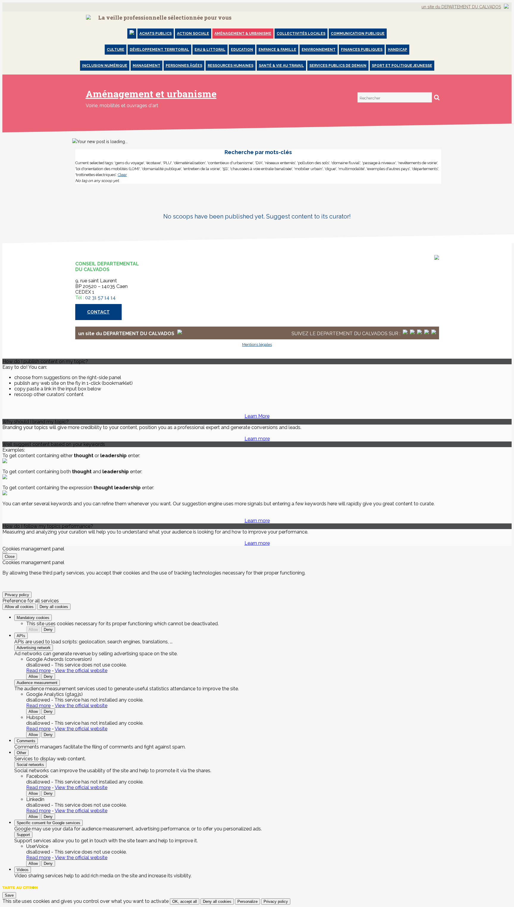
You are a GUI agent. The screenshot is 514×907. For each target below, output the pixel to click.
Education (242, 50)
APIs (21, 636)
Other (21, 753)
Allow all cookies (19, 606)
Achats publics (156, 33)
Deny (48, 629)
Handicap (397, 50)
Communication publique (358, 33)
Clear (122, 174)
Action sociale (193, 33)
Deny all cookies (54, 606)
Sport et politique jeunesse (402, 66)
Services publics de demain (337, 66)
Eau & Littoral (210, 50)
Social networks (30, 764)
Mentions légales (257, 344)
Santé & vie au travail (281, 66)
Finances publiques (362, 50)
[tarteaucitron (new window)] (20, 890)
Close (10, 556)
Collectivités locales (301, 33)
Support (23, 834)
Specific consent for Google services (48, 823)
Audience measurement (37, 682)
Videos (23, 870)
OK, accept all (184, 901)
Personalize (247, 901)
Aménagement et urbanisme (151, 93)
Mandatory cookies (33, 617)
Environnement (319, 50)
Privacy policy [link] (17, 595)
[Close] (4, 552)
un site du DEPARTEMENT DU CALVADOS (461, 6)
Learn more (257, 438)
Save (9, 895)
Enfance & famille (277, 50)
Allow (33, 629)
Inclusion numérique (104, 66)
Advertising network (34, 647)
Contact (98, 312)
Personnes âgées (184, 66)
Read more (38, 670)
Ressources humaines (230, 66)
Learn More (257, 416)
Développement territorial (159, 50)
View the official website (81, 670)
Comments (26, 741)
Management (146, 66)
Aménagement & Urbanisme (242, 33)
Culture (115, 50)
